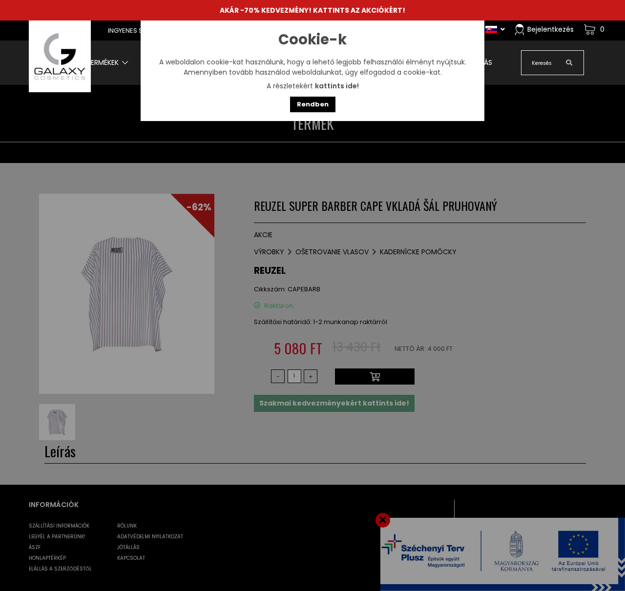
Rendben (313, 104)
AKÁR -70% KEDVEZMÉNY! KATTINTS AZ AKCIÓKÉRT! (312, 10)
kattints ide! (337, 86)
